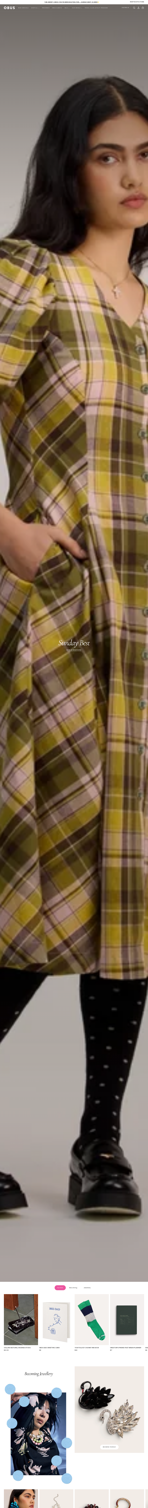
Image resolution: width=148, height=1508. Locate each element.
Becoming (73, 1288)
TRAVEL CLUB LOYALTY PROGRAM (96, 8)
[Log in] (138, 8)
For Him (60, 1288)
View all (74, 1360)
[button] (134, 8)
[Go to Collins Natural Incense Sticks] (21, 1319)
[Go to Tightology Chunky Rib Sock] (92, 1319)
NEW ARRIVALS (23, 8)
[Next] (139, 1324)
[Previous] (9, 1324)
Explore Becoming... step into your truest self (74, 2)
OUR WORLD (76, 8)
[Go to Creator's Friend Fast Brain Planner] (127, 1319)
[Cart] (142, 8)
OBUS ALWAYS (57, 8)
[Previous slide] (4, 643)
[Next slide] (143, 643)
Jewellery (87, 1288)
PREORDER (46, 8)
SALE (66, 8)
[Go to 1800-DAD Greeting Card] (56, 1319)
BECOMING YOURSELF (109, 1447)
